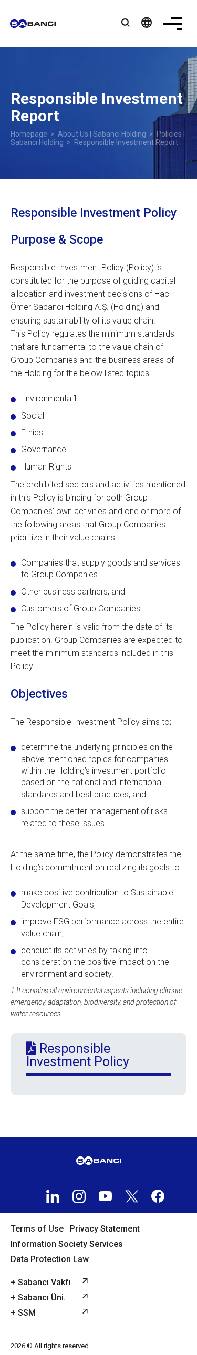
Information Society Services (67, 1244)
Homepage (29, 134)
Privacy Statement (105, 1229)
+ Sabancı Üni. (38, 1297)
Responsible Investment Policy (77, 1055)
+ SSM (23, 1313)
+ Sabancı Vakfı (41, 1282)
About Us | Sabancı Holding (102, 134)
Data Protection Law (50, 1259)
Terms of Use (37, 1229)
